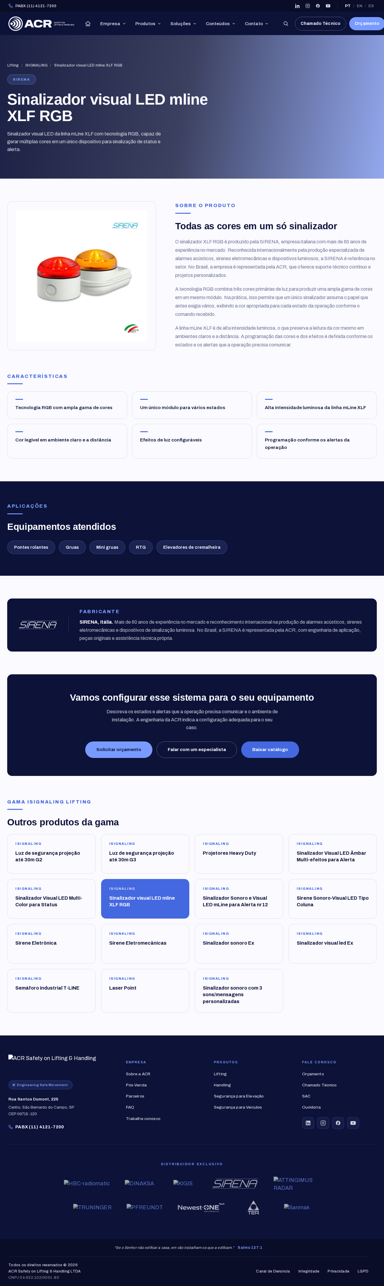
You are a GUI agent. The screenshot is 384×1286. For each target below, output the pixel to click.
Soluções (180, 23)
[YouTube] (328, 6)
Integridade (309, 1271)
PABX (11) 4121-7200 (35, 6)
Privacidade (338, 1271)
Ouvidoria (311, 1107)
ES (371, 6)
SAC (306, 1096)
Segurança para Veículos (238, 1107)
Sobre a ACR (138, 1074)
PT (348, 6)
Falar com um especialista (197, 749)
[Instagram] (307, 6)
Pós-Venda (136, 1085)
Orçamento (313, 1074)
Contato (254, 23)
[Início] (88, 23)
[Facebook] (318, 6)
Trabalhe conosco (143, 1118)
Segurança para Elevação (239, 1096)
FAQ (130, 1107)
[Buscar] (285, 23)
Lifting (13, 65)
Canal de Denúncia (273, 1271)
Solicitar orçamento (118, 749)
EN (359, 6)
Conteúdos (218, 23)
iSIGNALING (36, 65)
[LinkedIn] (297, 6)
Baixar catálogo (270, 749)
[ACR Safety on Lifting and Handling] (41, 23)
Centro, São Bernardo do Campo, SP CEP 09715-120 (41, 1106)
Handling (222, 1085)
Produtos (145, 23)
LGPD (363, 1271)
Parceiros (135, 1096)
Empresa (110, 23)
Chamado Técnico (320, 23)
